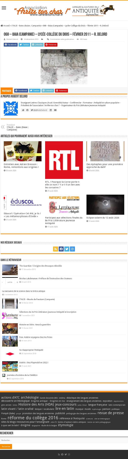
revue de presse (111, 413)
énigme (25, 425)
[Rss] (55, 248)
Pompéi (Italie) (8, 413)
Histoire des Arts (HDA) (36, 404)
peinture (106, 409)
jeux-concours (65, 404)
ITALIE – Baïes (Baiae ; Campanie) (18, 127)
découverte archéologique (15, 400)
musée (88, 409)
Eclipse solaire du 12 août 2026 (102, 217)
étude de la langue (49, 425)
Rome (3, 418)
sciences (89, 419)
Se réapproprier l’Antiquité (31, 350)
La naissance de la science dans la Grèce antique (23, 291)
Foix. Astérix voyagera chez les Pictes (35, 337)
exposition (107, 401)
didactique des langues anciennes (82, 398)
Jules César (82, 405)
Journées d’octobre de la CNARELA (22, 375)
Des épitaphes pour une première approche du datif (104, 165)
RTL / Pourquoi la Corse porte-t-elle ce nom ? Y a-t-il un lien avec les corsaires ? (62, 184)
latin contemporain (116, 405)
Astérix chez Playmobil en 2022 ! (33, 362)
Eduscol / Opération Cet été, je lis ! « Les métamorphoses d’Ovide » (22, 215)
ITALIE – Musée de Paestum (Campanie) (37, 299)
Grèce (15, 405)
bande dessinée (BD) (49, 398)
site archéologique (102, 419)
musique (79, 409)
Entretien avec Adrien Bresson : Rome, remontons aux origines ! (21, 165)
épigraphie (36, 426)
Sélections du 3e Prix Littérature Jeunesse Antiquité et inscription (47, 312)
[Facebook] (61, 248)
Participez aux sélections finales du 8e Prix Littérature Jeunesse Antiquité (63, 220)
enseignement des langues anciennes (83, 401)
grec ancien (6, 405)
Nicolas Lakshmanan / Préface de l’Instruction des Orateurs (45, 278)
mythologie (96, 409)
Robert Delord (12, 39)
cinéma (62, 398)
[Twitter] (66, 248)
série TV (54, 422)
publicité (60, 413)
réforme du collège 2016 (33, 417)
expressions (119, 401)
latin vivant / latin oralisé (17, 408)
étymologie (65, 425)
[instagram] (72, 248)
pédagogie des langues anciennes (81, 413)
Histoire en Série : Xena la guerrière (35, 324)
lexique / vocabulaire (44, 409)
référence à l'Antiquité (72, 418)
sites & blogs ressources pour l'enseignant (25, 421)
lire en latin (64, 408)
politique (116, 409)
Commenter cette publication (62, 39)
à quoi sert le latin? (10, 425)
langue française (97, 404)
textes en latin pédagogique (98, 422)
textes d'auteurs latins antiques (72, 422)
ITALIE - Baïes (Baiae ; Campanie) (26, 25)
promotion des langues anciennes (38, 413)
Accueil (6, 25)
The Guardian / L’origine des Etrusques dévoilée (40, 266)
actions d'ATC (10, 397)
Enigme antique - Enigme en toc (48, 401)
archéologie (30, 397)
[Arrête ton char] (64, 10)
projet (18, 414)
